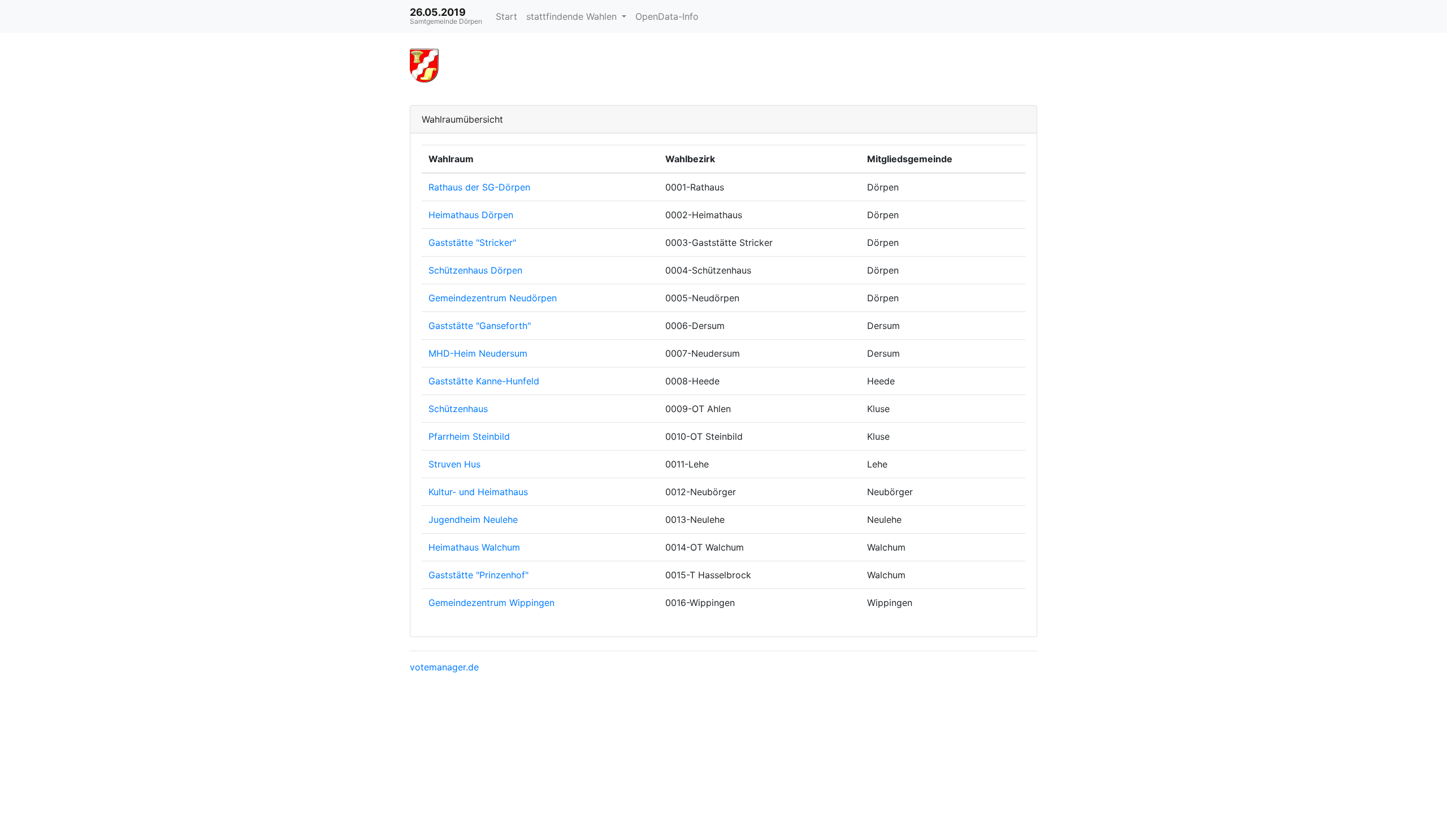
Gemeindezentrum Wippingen (491, 602)
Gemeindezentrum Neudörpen (492, 298)
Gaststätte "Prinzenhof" (478, 575)
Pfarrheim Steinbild (469, 436)
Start (506, 16)
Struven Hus (454, 464)
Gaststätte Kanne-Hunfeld (483, 381)
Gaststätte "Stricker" (472, 242)
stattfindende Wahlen (572, 16)
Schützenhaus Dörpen (475, 270)
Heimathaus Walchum (474, 547)
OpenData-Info (667, 16)
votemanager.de (444, 667)
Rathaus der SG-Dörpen (479, 187)
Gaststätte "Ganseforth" (479, 325)
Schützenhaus (458, 408)
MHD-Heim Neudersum (477, 353)
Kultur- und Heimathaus (478, 491)
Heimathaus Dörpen (470, 214)
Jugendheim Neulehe (473, 519)
